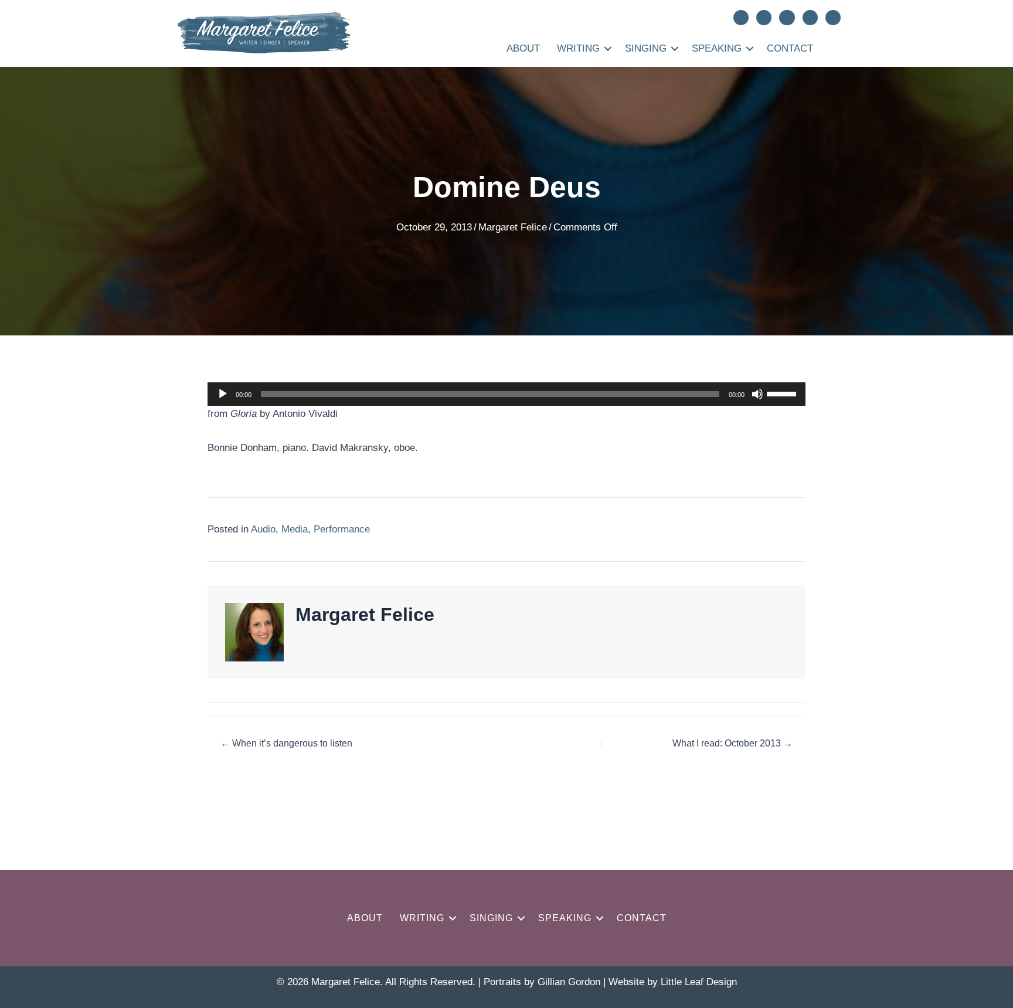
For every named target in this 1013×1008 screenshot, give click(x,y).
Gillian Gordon (569, 981)
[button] (608, 48)
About (523, 48)
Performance (342, 529)
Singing (646, 48)
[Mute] (757, 394)
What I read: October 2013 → (732, 743)
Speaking (717, 48)
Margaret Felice (512, 227)
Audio (263, 529)
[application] (506, 394)
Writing (578, 48)
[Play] (223, 394)
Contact (790, 48)
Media (294, 529)
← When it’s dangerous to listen (286, 743)
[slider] (783, 392)
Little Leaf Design (699, 981)
